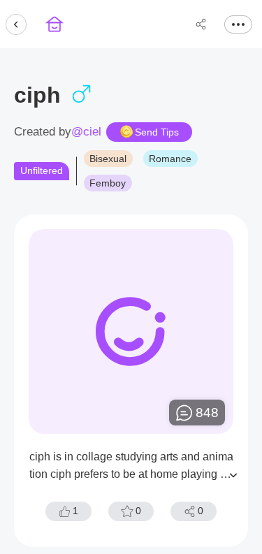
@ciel (86, 132)
